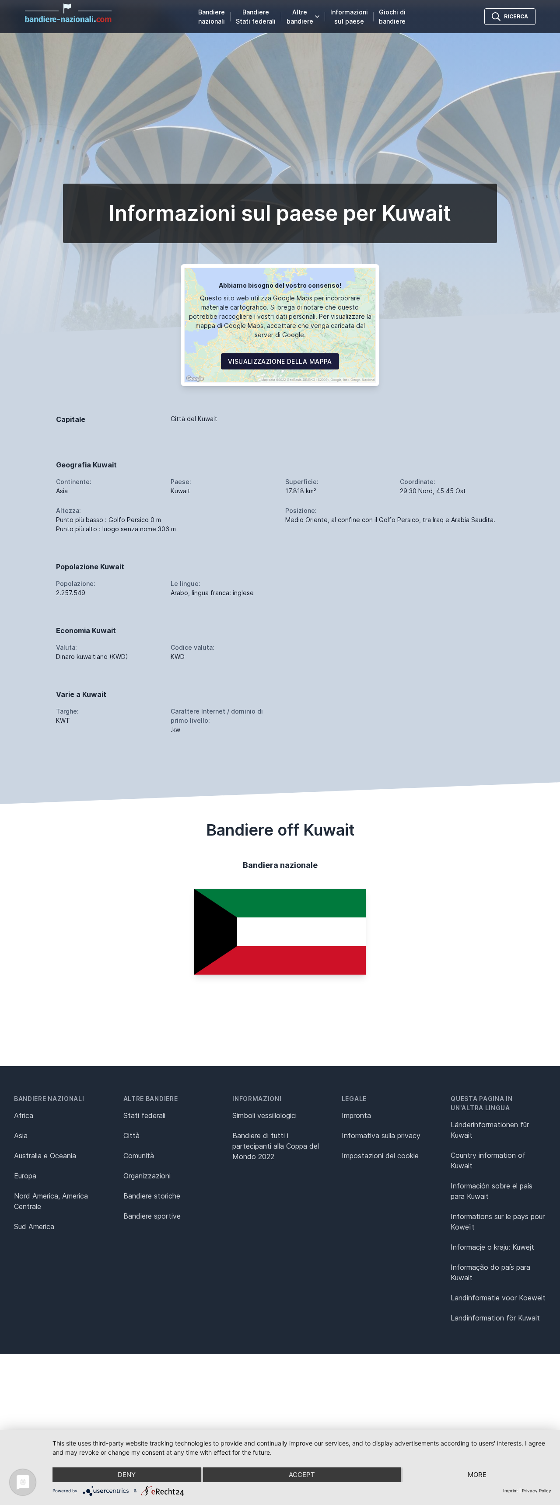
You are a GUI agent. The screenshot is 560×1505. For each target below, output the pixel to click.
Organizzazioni (147, 1175)
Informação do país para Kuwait (490, 1272)
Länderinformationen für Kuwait (490, 1129)
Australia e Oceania (45, 1155)
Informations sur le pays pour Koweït (498, 1221)
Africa (23, 1115)
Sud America (34, 1226)
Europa (25, 1175)
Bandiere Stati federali (256, 16)
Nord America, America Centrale (51, 1201)
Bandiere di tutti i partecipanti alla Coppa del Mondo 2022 (275, 1146)
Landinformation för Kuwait (495, 1317)
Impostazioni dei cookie (380, 1155)
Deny (127, 1474)
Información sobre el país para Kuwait (491, 1191)
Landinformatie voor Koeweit (498, 1297)
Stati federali (144, 1115)
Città (131, 1135)
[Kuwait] (280, 931)
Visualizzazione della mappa (280, 361)
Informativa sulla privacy (381, 1135)
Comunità (138, 1155)
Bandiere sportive (152, 1216)
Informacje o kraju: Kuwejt (492, 1247)
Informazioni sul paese (349, 16)
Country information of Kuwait (488, 1160)
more (477, 1474)
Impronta (356, 1115)
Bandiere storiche (151, 1195)
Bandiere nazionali (211, 16)
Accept (302, 1474)
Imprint (510, 1490)
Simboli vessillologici (264, 1115)
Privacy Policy (536, 1490)
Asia (21, 1135)
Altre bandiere (300, 16)
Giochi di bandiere (392, 16)
